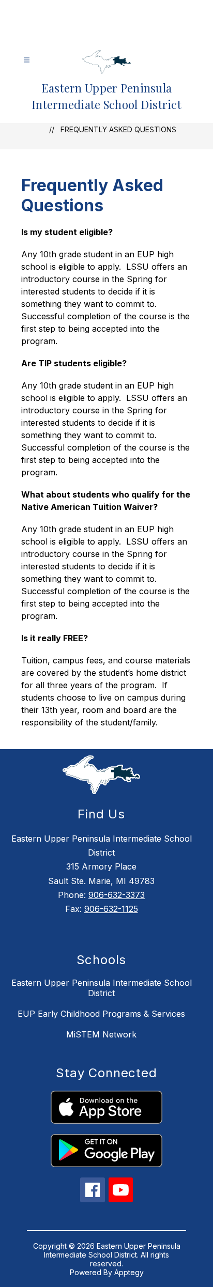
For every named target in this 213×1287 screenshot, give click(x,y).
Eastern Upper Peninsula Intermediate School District (101, 988)
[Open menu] (27, 60)
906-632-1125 (111, 909)
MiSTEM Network (101, 1034)
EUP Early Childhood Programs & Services (101, 1014)
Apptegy (129, 1272)
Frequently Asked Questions (118, 129)
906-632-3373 (116, 895)
